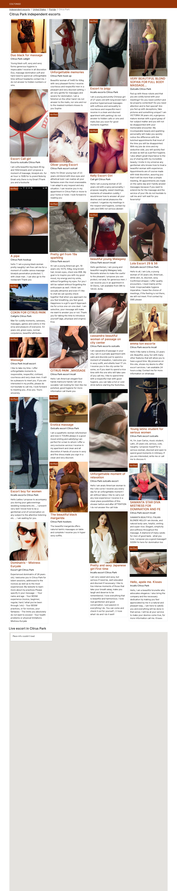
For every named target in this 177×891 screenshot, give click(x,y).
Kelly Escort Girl (101, 175)
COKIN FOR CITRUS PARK (28, 312)
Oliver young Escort (64, 164)
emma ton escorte (142, 343)
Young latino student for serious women (146, 430)
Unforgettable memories (67, 72)
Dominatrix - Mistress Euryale (25, 564)
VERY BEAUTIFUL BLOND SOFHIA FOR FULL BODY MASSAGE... (147, 82)
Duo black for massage (26, 55)
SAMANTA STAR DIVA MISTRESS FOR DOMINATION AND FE (145, 505)
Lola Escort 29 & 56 (144, 263)
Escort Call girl (21, 158)
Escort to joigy (100, 88)
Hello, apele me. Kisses (146, 582)
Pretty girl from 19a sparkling (63, 255)
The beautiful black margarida (63, 516)
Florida (52, 9)
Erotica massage (61, 424)
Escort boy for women (26, 491)
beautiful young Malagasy (108, 259)
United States (39, 9)
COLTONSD (15, 4)
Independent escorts (19, 9)
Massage (17, 360)
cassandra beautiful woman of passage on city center (105, 339)
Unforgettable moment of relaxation (107, 475)
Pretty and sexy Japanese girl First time (108, 567)
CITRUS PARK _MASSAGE (68, 370)
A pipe (15, 256)
